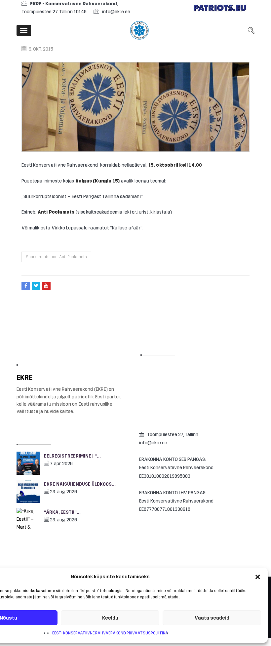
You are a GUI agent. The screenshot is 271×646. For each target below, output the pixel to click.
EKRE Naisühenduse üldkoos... (80, 484)
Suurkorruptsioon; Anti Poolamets (56, 257)
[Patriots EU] (220, 8)
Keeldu (110, 618)
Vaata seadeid (212, 618)
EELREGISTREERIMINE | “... (72, 456)
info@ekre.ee (116, 12)
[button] (257, 577)
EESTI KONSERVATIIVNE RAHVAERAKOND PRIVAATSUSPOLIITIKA (110, 633)
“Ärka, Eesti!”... (62, 512)
